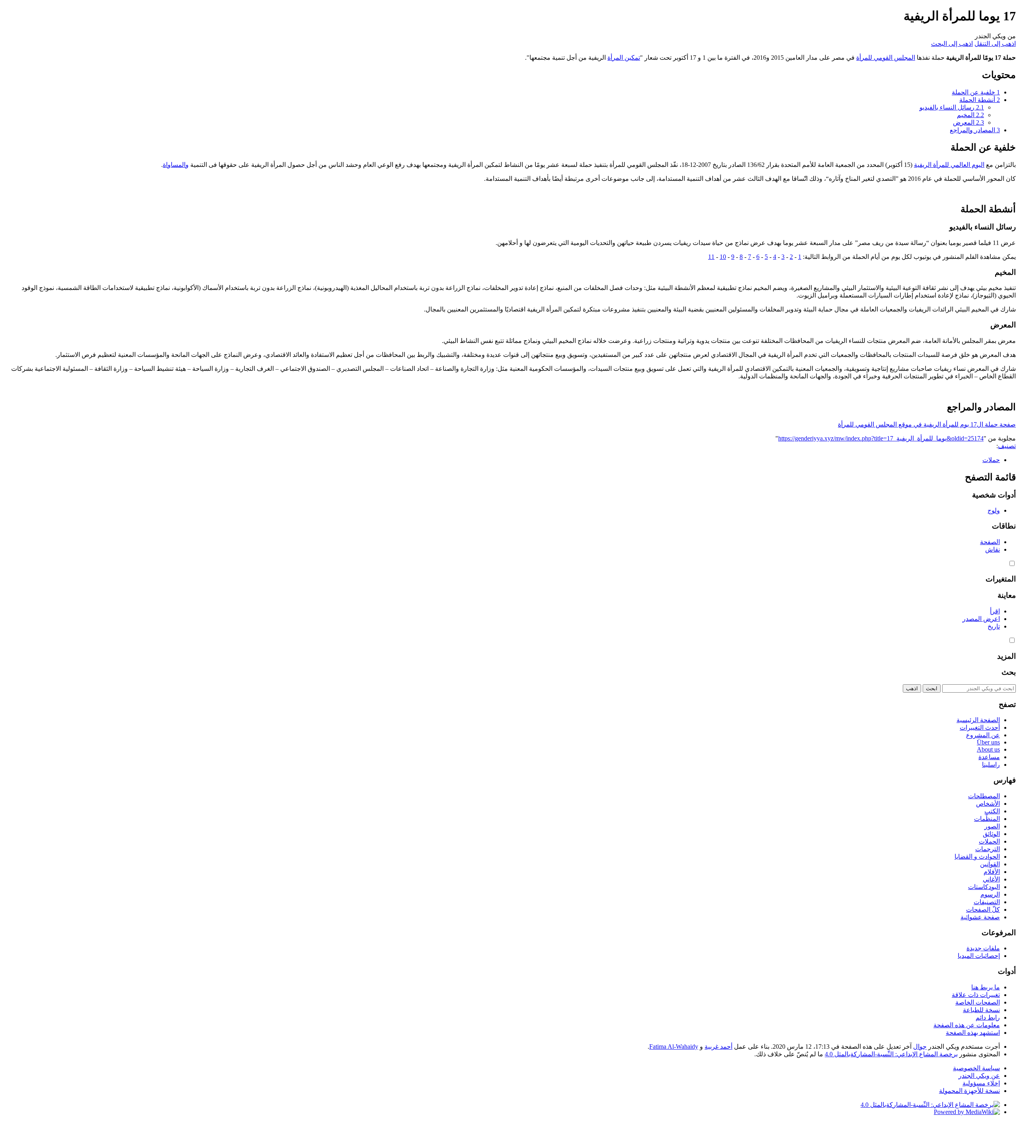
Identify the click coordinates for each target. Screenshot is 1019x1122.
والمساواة (176, 164)
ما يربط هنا (985, 987)
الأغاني (991, 879)
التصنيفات (987, 902)
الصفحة (990, 541)
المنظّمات (987, 818)
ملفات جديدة (983, 948)
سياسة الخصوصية (976, 1068)
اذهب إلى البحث (952, 43)
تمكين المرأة (623, 57)
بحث (1008, 672)
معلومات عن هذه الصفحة (966, 1025)
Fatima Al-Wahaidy (673, 1046)
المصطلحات (984, 796)
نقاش (992, 549)
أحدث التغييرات (980, 727)
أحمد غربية (718, 1046)
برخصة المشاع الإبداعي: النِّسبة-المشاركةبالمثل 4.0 (891, 1054)
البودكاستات (984, 886)
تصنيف (1007, 446)
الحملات (989, 841)
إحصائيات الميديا (979, 955)
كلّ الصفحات (983, 909)
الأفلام (992, 871)
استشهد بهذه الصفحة (973, 1032)
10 (723, 256)
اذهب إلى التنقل (995, 43)
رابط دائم (988, 1017)
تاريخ (994, 626)
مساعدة (989, 757)
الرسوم (990, 894)
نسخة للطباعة (981, 1009)
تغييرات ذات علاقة (976, 994)
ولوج (994, 510)
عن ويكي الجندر (979, 1075)
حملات (991, 459)
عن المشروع (983, 735)
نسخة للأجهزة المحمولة (969, 1090)
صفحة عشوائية (980, 917)
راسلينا (991, 764)
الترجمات (987, 849)
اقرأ (995, 611)
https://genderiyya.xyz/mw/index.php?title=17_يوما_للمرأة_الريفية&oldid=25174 (881, 438)
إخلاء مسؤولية (981, 1083)
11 (711, 256)
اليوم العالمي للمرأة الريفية (949, 164)
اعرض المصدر (981, 618)
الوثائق (991, 833)
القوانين (990, 864)
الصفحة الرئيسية (978, 720)
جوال (920, 1046)
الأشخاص (988, 803)
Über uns (988, 742)
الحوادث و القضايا (977, 856)
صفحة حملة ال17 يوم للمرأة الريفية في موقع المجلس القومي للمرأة (927, 424)
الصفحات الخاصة (977, 1002)
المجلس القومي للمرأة (885, 57)
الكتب (992, 811)
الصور (992, 826)
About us (988, 749)
